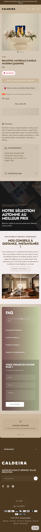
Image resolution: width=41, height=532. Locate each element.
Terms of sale (35, 521)
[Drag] (20, 286)
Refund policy (6, 521)
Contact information (23, 523)
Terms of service (20, 521)
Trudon (4, 57)
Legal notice (15, 523)
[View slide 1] (18, 434)
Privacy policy (13, 521)
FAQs (21, 319)
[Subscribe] (36, 478)
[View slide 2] (20, 434)
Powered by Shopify (25, 518)
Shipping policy (28, 521)
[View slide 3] (23, 434)
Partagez (7, 98)
